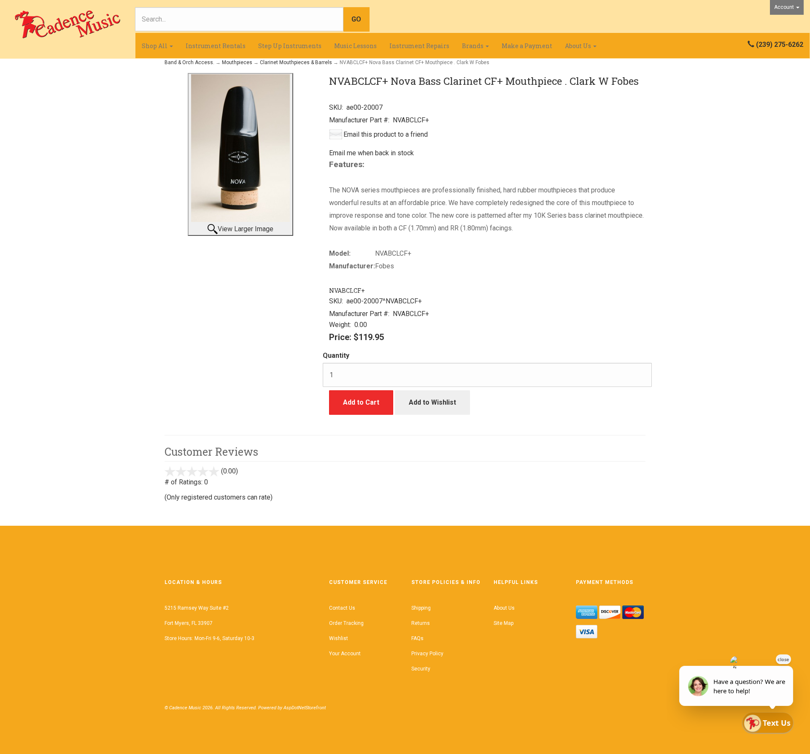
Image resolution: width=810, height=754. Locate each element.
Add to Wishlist (432, 402)
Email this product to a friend (385, 134)
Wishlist (338, 638)
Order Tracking (346, 623)
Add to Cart (361, 402)
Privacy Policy (427, 654)
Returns (420, 623)
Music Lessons (355, 46)
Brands (473, 46)
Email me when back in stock (371, 153)
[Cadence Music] (67, 24)
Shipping (421, 608)
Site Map (503, 623)
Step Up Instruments (289, 46)
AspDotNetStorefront (305, 708)
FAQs (417, 638)
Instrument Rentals (216, 46)
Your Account (345, 654)
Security (420, 669)
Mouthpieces (237, 62)
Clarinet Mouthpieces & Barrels (296, 62)
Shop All (155, 46)
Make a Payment (527, 46)
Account (784, 7)
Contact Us (342, 608)
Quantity (336, 355)
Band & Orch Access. (189, 62)
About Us (578, 46)
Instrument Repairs (419, 46)
